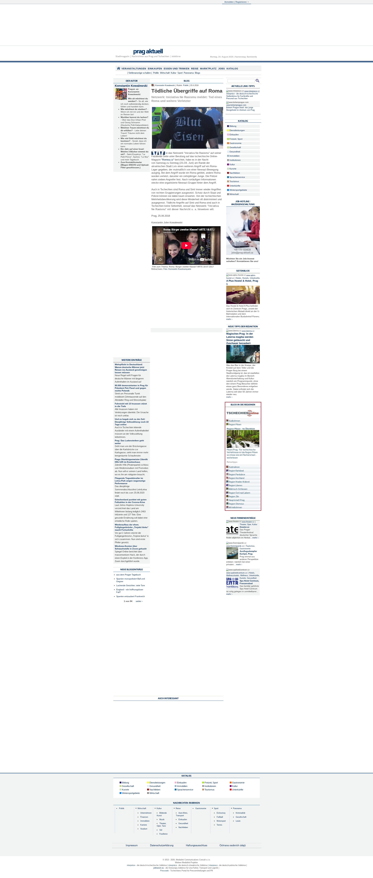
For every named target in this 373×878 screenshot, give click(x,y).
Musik (161, 819)
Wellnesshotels (232, 575)
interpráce (131, 865)
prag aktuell (148, 51)
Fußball (220, 817)
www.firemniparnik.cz (235, 546)
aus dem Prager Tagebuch (128, 574)
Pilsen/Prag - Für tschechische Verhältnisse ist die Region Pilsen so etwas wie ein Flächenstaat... (242, 452)
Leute (238, 821)
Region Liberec (235, 485)
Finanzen (144, 817)
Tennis (219, 825)
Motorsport (221, 821)
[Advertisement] (186, 25)
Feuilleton (163, 834)
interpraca (213, 865)
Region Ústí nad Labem (239, 493)
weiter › (139, 601)
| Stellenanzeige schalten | (139, 73)
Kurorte (232, 168)
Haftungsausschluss (196, 845)
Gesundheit (234, 151)
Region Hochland (236, 478)
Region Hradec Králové (239, 482)
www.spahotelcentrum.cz (236, 573)
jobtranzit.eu (158, 868)
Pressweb (164, 871)
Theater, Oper (245, 524)
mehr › (229, 319)
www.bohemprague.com (236, 105)
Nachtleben (234, 173)
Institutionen (235, 160)
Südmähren (234, 467)
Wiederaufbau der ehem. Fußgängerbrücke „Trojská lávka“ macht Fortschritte (131, 527)
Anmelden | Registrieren (235, 2)
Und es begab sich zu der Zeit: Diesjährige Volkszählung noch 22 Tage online (132, 422)
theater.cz (244, 527)
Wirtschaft (165, 73)
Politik (156, 73)
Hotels (238, 278)
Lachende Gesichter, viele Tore (130, 585)
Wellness (244, 575)
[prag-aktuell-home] (118, 69)
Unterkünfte (234, 186)
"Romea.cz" (167, 159)
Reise (194, 68)
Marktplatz (208, 68)
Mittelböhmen (235, 507)
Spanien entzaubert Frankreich (130, 596)
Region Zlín (233, 496)
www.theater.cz (248, 522)
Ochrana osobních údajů (233, 845)
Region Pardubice (236, 474)
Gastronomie (235, 143)
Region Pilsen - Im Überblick (241, 429)
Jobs (221, 68)
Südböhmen (234, 421)
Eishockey (221, 813)
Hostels (245, 278)
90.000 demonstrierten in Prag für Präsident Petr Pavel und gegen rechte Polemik (131, 388)
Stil (160, 830)
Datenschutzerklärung (161, 845)
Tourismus (234, 181)
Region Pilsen (234, 424)
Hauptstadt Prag (236, 500)
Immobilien (234, 156)
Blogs (197, 73)
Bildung (232, 126)
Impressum (132, 845)
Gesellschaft (235, 147)
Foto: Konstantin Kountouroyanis (177, 269)
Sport (180, 73)
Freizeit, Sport (235, 139)
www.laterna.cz (248, 331)
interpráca (172, 865)
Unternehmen (146, 813)
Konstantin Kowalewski (131, 85)
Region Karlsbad (236, 471)
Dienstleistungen (237, 130)
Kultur (173, 73)
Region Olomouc (236, 504)
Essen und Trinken (176, 68)
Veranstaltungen (134, 68)
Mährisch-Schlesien (237, 489)
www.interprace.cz (252, 91)
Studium (143, 829)
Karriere (143, 825)
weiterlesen (232, 458)
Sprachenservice (237, 177)
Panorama (189, 73)
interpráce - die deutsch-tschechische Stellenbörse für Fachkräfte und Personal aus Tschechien (242, 96)
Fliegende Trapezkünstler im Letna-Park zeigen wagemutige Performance (130, 481)
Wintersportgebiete (238, 190)
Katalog (232, 68)
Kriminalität (240, 813)
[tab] (243, 420)
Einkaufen (155, 68)
